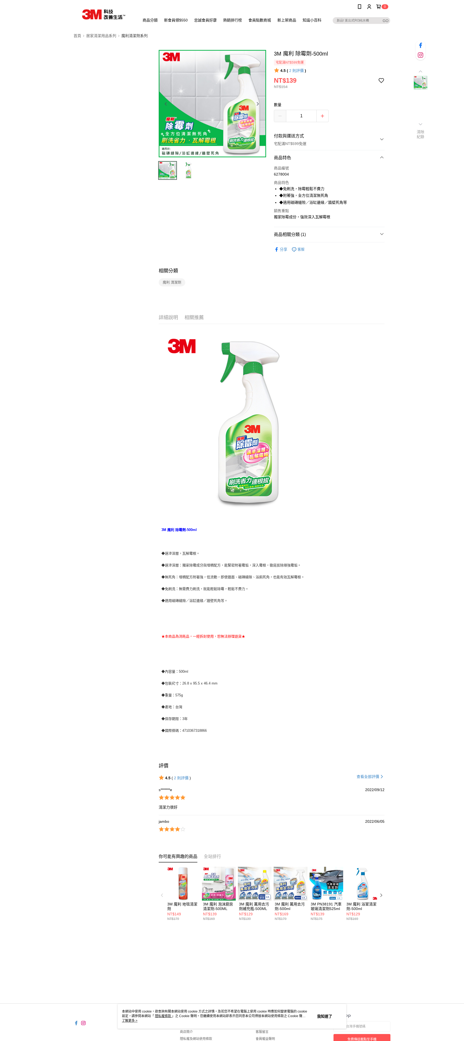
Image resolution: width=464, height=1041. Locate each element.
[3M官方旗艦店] (103, 14)
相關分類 (168, 271)
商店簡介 (186, 1032)
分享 (283, 249)
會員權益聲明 (265, 1039)
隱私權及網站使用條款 (196, 1039)
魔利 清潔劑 (172, 282)
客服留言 (262, 1032)
